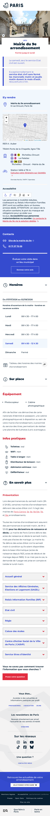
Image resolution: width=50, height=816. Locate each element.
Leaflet (26, 140)
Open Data (19, 798)
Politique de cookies (34, 798)
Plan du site (25, 802)
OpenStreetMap (37, 140)
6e (31, 511)
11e (41, 511)
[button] (25, 125)
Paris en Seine (38, 811)
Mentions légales (8, 794)
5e (28, 511)
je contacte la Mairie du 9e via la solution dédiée (24, 219)
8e (34, 511)
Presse (10, 798)
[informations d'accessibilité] (17, 195)
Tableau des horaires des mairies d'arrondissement (25, 365)
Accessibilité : (33, 794)
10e (37, 511)
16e (7, 515)
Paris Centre (20, 511)
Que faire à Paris (19, 811)
